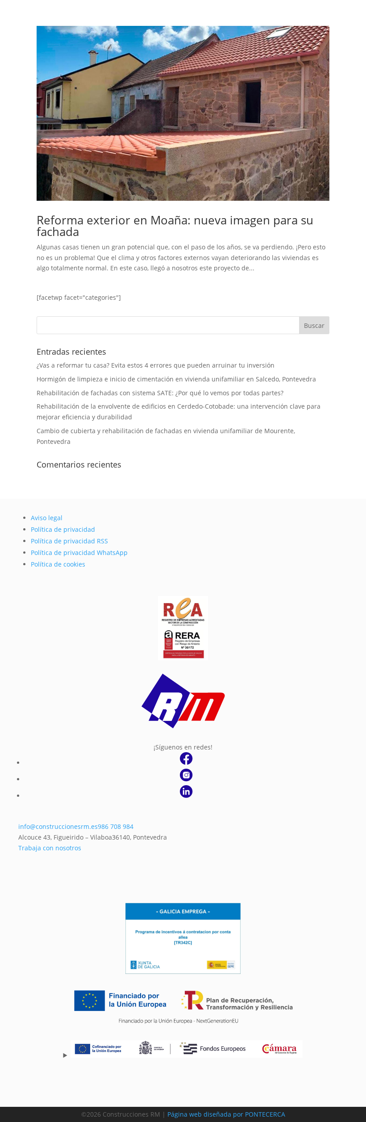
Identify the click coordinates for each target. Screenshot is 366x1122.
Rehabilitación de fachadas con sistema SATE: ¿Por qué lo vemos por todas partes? (160, 393)
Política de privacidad (63, 529)
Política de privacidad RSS (69, 541)
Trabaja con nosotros (49, 848)
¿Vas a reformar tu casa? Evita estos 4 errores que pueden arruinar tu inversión (155, 365)
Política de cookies (58, 564)
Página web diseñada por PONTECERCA (226, 1114)
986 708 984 (115, 826)
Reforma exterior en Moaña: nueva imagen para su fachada (175, 226)
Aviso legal (46, 517)
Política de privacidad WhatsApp (79, 552)
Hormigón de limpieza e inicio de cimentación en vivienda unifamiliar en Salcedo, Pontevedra (176, 379)
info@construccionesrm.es (58, 826)
